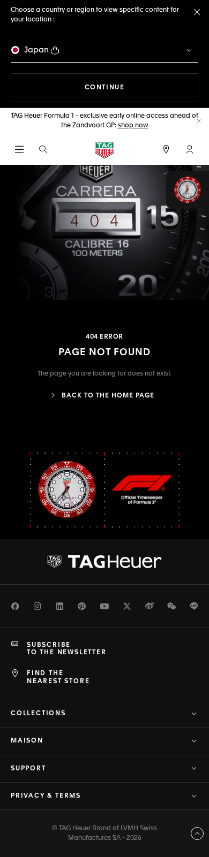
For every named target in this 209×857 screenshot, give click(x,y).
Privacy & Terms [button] (46, 796)
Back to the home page (106, 396)
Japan (36, 50)
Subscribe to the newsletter (67, 649)
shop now (133, 126)
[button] (189, 149)
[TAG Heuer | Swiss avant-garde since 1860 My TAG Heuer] (104, 561)
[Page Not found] (104, 232)
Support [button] (28, 769)
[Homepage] (104, 149)
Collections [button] (38, 713)
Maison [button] (27, 741)
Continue (141, 87)
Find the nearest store (58, 677)
